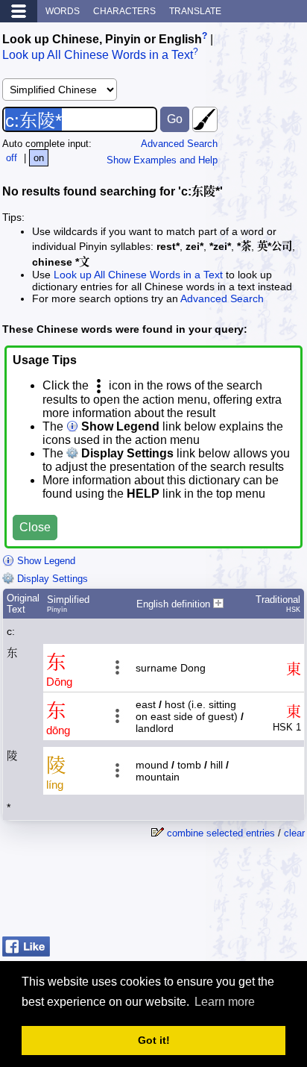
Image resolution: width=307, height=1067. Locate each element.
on (39, 157)
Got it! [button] (154, 1040)
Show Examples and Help (162, 160)
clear (294, 833)
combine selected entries (221, 833)
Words (62, 11)
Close (35, 527)
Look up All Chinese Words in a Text (97, 55)
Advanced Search (179, 143)
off (11, 157)
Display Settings (51, 578)
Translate (195, 11)
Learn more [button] (224, 1001)
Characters (124, 11)
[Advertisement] (185, 893)
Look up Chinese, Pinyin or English (102, 39)
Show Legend (44, 560)
